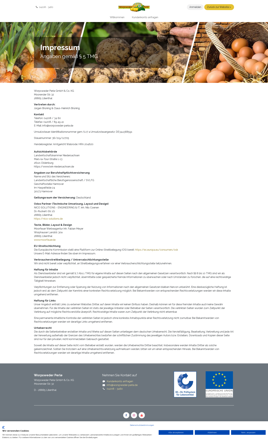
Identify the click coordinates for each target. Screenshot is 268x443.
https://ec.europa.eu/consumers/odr (156, 249)
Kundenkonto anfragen (120, 381)
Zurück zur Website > (219, 7)
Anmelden (195, 7)
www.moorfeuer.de (45, 239)
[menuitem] (117, 17)
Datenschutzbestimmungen (142, 425)
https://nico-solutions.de (48, 218)
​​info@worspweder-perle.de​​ (122, 385)
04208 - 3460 (115, 388)
